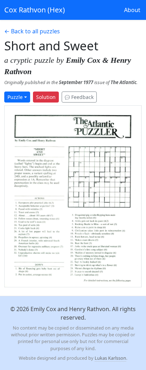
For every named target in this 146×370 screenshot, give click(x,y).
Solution (46, 97)
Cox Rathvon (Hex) (34, 10)
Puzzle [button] (15, 97)
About (132, 10)
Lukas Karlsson (110, 358)
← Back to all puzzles (32, 31)
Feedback (82, 97)
